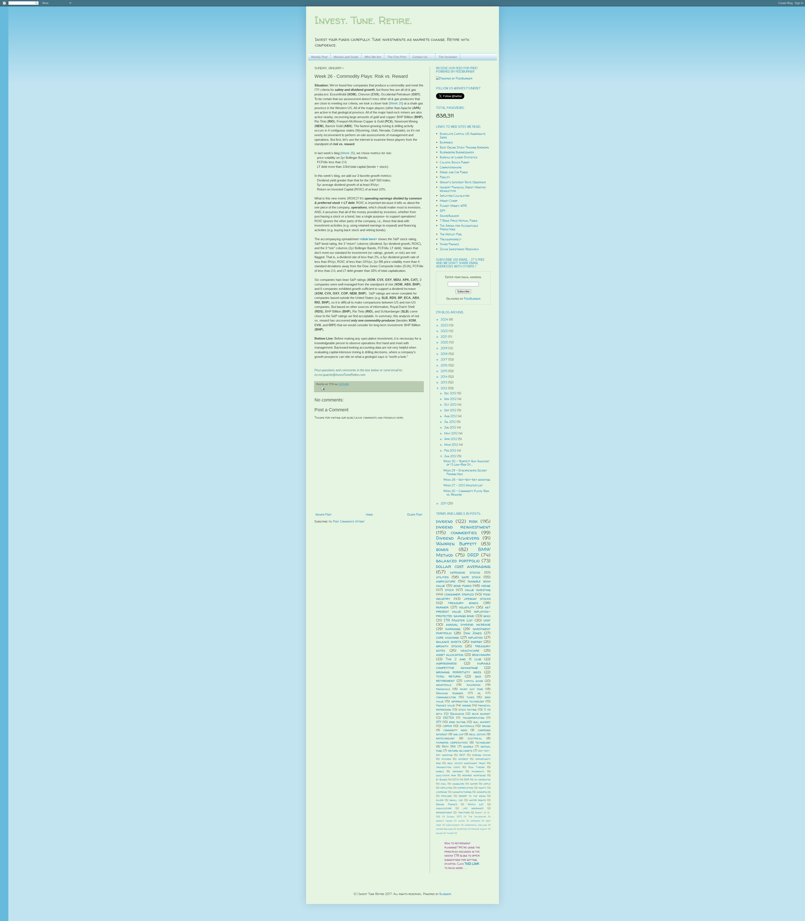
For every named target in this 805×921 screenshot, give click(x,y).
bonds (442, 549)
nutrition (462, 829)
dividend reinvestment (463, 527)
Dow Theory (476, 767)
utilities (442, 576)
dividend (444, 521)
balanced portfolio (458, 560)
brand (486, 726)
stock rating (467, 709)
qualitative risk (446, 775)
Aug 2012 (451, 416)
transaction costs (448, 767)
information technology (467, 701)
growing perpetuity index (458, 672)
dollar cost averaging (463, 566)
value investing (478, 589)
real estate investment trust (466, 763)
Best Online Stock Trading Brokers (464, 147)
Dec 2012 (450, 393)
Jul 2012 (450, 422)
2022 (445, 331)
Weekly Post (319, 57)
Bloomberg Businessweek (457, 152)
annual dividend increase (468, 624)
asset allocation (449, 654)
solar (439, 833)
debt (487, 620)
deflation (446, 787)
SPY (442, 211)
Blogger (445, 894)
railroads (473, 685)
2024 (445, 319)
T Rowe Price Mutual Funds (458, 221)
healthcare (470, 650)
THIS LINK (472, 864)
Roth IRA (449, 746)
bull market (482, 722)
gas (478, 676)
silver (439, 800)
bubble (440, 771)
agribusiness (446, 663)
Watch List (476, 804)
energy (476, 641)
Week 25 (347, 153)
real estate (477, 734)
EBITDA (448, 718)
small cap (456, 800)
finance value (445, 705)
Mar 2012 (451, 445)
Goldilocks (457, 714)
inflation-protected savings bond (463, 613)
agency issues (444, 820)
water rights (477, 800)
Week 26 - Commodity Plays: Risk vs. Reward (466, 492)
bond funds (463, 585)
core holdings (447, 637)
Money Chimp (448, 201)
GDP (466, 779)
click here (368, 239)
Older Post (414, 514)
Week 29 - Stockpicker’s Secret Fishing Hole (465, 472)
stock (449, 589)
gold (487, 615)
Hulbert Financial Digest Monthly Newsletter (463, 189)
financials (443, 689)
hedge (486, 585)
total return (448, 676)
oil (479, 693)
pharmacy (478, 771)
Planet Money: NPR (453, 206)
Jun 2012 (450, 427)
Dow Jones (473, 633)
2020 (445, 342)
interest (463, 759)
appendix (475, 820)
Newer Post (324, 514)
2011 (444, 503)
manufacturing (462, 792)
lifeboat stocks (477, 598)
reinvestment (444, 812)
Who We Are (373, 57)
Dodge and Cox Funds (454, 172)
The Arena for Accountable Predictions (459, 227)
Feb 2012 (450, 450)
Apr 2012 (451, 439)
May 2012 (451, 433)
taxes (470, 697)
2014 (444, 377)
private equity (479, 829)
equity (482, 787)
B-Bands (441, 779)
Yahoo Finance (449, 244)
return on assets (460, 751)
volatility (466, 607)
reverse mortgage (474, 775)
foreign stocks (481, 755)
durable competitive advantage (463, 665)
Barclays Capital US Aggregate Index (463, 135)
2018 (444, 354)
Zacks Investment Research (459, 249)
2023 (445, 325)
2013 (444, 382)
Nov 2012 (450, 399)
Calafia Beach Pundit (455, 162)
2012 (444, 388)
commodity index (455, 730)
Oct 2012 (450, 404)
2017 (444, 359)
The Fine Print (396, 57)
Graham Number (449, 693)
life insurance (473, 808)
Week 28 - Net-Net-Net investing (466, 480)
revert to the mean (472, 796)
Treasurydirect (450, 239)
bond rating (457, 722)
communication (446, 697)
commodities (464, 532)
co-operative (482, 779)
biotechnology (445, 738)
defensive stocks (465, 572)
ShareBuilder (449, 216)
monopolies (484, 792)
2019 (444, 348)
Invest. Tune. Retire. (363, 20)
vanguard (458, 784)
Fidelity (445, 177)
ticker (450, 833)
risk (473, 521)
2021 (444, 337)
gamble (468, 746)
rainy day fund (471, 689)
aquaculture (444, 808)
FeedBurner (472, 299)
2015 (444, 371)
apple (487, 784)
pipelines (446, 796)
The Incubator (448, 57)
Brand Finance (446, 804)
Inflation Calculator (454, 196)
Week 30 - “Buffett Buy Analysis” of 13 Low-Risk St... (466, 463)
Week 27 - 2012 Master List (463, 485)
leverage (441, 792)
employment (453, 825)
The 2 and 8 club (463, 659)
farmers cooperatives (452, 742)
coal (443, 784)
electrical (475, 738)
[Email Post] (322, 388)
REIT (462, 755)
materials (467, 726)
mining (466, 705)
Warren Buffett (456, 543)
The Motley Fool (451, 234)
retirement (445, 680)
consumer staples (459, 594)
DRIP (473, 555)
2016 (444, 365)
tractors (464, 812)
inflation (475, 637)
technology (483, 742)
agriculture (446, 581)
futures (446, 759)
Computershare (451, 167)
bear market (481, 714)
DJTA (455, 779)
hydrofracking (444, 829)
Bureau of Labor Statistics (458, 157)
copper (447, 726)
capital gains (473, 681)
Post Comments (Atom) (348, 521)
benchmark (481, 654)
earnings (452, 628)
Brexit (478, 812)
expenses (458, 771)
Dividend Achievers (457, 538)
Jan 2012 (450, 456)
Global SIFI (454, 816)
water (474, 784)
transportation (473, 718)
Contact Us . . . (422, 57)
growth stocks (449, 646)
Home (369, 514)
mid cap (458, 734)
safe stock (471, 576)
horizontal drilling (476, 825)
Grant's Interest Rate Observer (463, 182)
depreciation (465, 787)
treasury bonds (463, 602)
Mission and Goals (346, 57)
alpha (461, 820)
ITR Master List (458, 620)
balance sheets (448, 641)
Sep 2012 (450, 410)
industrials (443, 685)
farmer (442, 607)
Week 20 (396, 103)
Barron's (446, 142)
